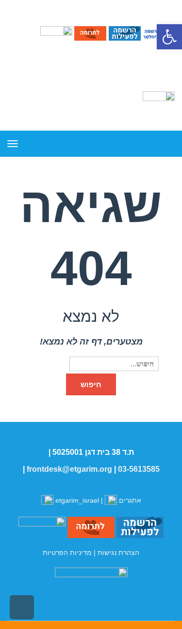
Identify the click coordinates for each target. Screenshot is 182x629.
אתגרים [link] (129, 500)
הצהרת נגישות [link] (118, 552)
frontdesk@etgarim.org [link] (69, 469)
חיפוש (91, 384)
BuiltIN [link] (80, 625)
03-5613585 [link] (139, 469)
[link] (169, 36)
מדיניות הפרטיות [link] (67, 552)
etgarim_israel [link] (77, 500)
